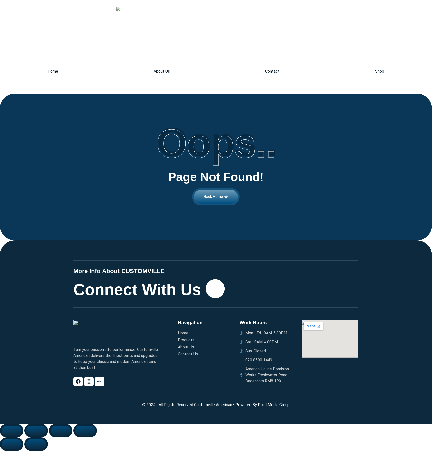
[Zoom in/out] (12, 430)
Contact (272, 71)
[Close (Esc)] (85, 430)
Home (53, 71)
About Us (162, 71)
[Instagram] (89, 381)
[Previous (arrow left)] (12, 444)
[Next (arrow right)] (36, 444)
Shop (379, 71)
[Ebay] (99, 381)
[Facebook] (78, 381)
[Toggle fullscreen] (36, 430)
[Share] (60, 430)
